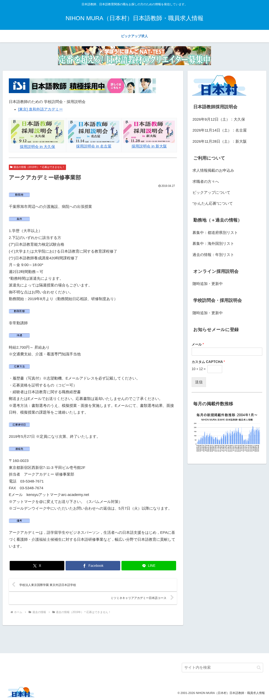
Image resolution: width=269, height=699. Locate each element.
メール (198, 344)
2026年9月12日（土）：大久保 (219, 119)
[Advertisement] (134, 638)
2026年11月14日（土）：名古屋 (220, 130)
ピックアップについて (211, 192)
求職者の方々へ (206, 181)
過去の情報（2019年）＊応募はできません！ (39, 167)
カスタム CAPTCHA (208, 362)
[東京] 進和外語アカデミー (40, 109)
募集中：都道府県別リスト (215, 233)
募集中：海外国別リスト (213, 243)
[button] (258, 667)
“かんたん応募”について (213, 203)
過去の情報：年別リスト (213, 255)
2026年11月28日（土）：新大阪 (220, 141)
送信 (199, 382)
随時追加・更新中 (208, 284)
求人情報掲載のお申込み (213, 170)
